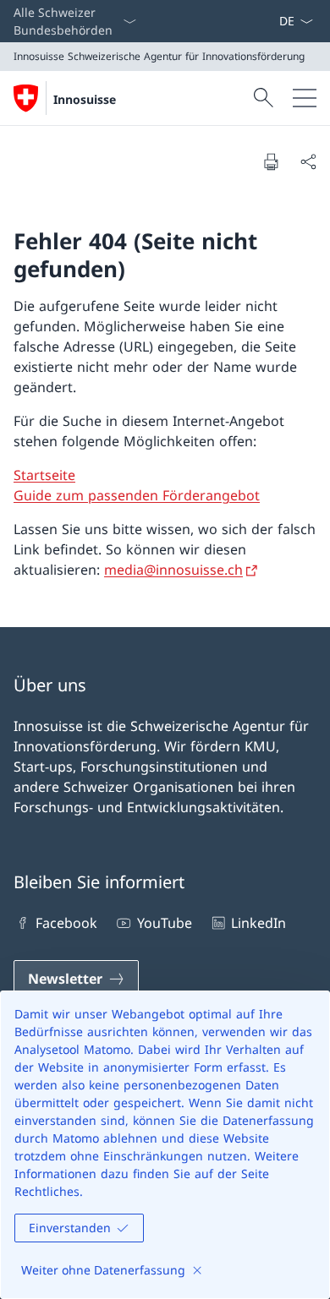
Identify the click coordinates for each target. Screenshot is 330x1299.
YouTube (164, 923)
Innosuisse (84, 99)
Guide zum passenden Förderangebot (137, 495)
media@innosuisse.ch (173, 569)
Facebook (66, 923)
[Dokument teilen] (308, 161)
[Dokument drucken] (270, 161)
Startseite (44, 475)
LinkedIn (258, 923)
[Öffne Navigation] (304, 98)
